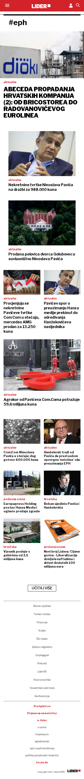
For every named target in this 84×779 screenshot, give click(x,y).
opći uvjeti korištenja (42, 748)
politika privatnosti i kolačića (42, 755)
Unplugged (42, 655)
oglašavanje (42, 741)
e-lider (42, 720)
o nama (42, 727)
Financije (42, 622)
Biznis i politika (42, 606)
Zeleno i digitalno (42, 647)
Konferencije (42, 696)
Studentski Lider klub (42, 688)
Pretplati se (42, 706)
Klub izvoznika (42, 679)
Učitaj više (42, 588)
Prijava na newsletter (42, 713)
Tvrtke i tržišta (42, 614)
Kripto (42, 630)
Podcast (42, 663)
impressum (42, 734)
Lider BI (42, 671)
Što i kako (42, 638)
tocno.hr (42, 762)
